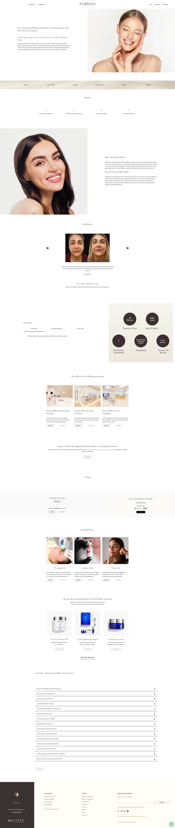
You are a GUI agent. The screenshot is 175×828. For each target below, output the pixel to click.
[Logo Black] (87, 3)
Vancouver (89, 449)
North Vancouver (102, 449)
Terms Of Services (136, 816)
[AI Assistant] (171, 824)
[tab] (34, 329)
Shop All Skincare (87, 657)
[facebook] (118, 811)
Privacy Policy (140, 807)
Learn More (62, 425)
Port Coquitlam (111, 449)
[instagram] (121, 811)
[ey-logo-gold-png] (16, 793)
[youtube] (128, 811)
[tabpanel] (57, 336)
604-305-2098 (16, 812)
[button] (47, 248)
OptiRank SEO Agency (132, 822)
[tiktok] (124, 811)
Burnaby (95, 449)
